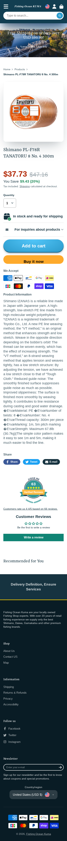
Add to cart (33, 245)
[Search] (60, 15)
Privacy (8, 698)
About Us (9, 650)
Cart (61, 6)
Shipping (25, 186)
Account (54, 6)
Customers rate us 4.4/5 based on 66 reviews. (30, 508)
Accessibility (11, 704)
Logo (28, 6)
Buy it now (34, 261)
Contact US (10, 656)
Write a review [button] (33, 537)
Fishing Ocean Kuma (38, 833)
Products (20, 69)
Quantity (8, 195)
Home (6, 69)
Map (6, 662)
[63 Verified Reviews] (33, 505)
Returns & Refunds (15, 692)
